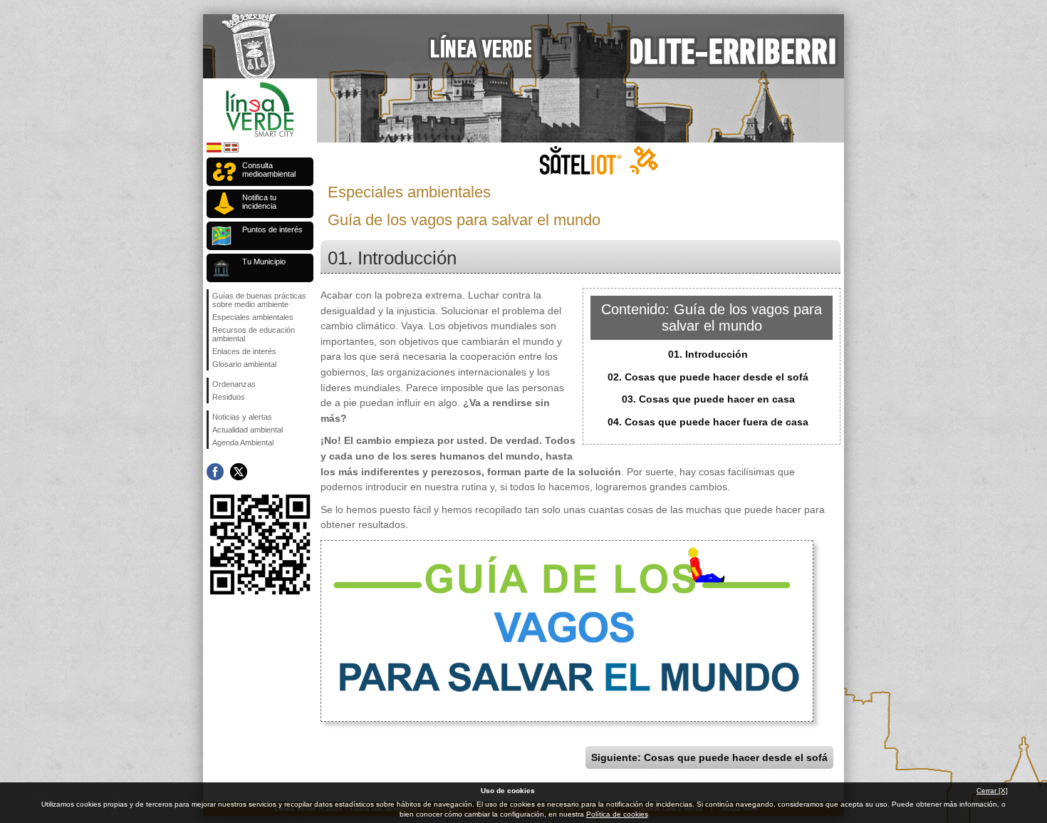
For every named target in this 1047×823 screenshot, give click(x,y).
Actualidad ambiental (247, 429)
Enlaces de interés (244, 351)
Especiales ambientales (252, 317)
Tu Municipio (264, 261)
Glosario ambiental (244, 364)
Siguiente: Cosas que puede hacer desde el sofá (709, 757)
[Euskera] (231, 150)
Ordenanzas (234, 384)
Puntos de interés (272, 229)
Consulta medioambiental (269, 169)
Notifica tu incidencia (259, 201)
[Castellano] (214, 150)
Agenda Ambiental (243, 442)
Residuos (228, 397)
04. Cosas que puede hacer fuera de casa (708, 422)
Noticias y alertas (242, 417)
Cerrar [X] (992, 790)
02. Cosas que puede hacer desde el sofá (708, 377)
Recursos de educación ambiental (253, 334)
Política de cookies (617, 814)
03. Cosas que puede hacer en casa (708, 399)
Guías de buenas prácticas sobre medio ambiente (259, 300)
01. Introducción (708, 354)
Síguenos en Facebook (215, 471)
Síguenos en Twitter (238, 471)
